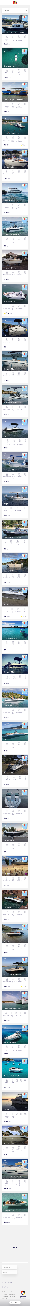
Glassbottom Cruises (11, 201)
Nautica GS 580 (9, 571)
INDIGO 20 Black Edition (12, 537)
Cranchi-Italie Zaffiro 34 (12, 1076)
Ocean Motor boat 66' (11, 133)
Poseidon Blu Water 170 (12, 234)
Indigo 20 (7, 504)
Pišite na (4, 1298)
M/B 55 (6, 605)
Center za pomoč (7, 1292)
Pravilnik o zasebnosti (8, 1296)
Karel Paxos (8, 706)
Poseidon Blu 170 (9, 302)
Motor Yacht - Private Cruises (14, 32)
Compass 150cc (9, 369)
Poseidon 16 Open (10, 268)
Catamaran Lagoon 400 (12, 1009)
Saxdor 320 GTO (9, 1211)
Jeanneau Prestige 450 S (12, 1177)
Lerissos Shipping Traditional (13, 100)
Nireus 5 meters (9, 1143)
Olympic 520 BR (9, 840)
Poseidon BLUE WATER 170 (13, 975)
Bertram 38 (7, 1110)
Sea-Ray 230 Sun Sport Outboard (15, 908)
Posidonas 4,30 (9, 470)
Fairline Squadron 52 (11, 1042)
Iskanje (7, 10)
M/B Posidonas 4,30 (10, 638)
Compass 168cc (9, 167)
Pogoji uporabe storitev (8, 1294)
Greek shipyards (9, 66)
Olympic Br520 (9, 807)
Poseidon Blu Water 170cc (12, 403)
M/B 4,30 (7, 874)
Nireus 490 (7, 941)
